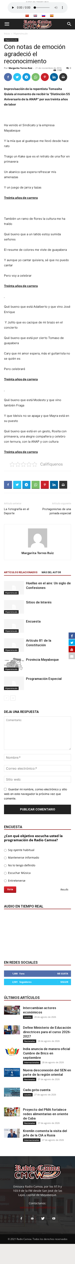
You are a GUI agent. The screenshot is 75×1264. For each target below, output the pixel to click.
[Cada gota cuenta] (12, 1092)
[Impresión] (63, 77)
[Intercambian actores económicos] (12, 1010)
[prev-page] (6, 698)
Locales (27, 1017)
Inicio (7, 33)
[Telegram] (26, 77)
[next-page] (12, 698)
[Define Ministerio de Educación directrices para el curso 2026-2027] (12, 1029)
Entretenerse (16, 880)
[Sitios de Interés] (14, 607)
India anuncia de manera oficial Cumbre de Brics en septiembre (46, 1053)
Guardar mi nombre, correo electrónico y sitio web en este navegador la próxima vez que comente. (35, 794)
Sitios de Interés (39, 602)
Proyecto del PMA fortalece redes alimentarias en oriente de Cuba (45, 1114)
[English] (35, 15)
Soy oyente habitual (20, 850)
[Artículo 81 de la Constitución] (14, 645)
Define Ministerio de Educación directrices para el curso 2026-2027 (47, 1032)
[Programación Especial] (14, 683)
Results (64, 889)
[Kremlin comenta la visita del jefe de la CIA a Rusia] (12, 1133)
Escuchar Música (19, 873)
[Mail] (32, 1219)
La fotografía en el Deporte (16, 511)
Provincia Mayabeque (42, 660)
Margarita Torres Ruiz (20, 67)
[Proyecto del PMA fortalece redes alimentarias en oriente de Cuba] (12, 1111)
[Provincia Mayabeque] (14, 664)
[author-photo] (37, 547)
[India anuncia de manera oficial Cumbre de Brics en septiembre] (12, 1051)
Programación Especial (44, 679)
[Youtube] (54, 1219)
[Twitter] (17, 77)
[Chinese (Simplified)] (27, 15)
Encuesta (33, 621)
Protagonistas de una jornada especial (56, 511)
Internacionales (31, 1062)
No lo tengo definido (21, 865)
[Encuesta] (14, 626)
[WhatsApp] (36, 77)
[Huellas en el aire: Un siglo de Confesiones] (14, 588)
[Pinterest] (45, 77)
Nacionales (29, 1041)
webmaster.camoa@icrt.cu (37, 1207)
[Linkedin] (54, 77)
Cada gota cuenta (36, 1090)
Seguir (64, 981)
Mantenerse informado (23, 857)
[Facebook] (8, 77)
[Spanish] (51, 15)
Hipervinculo (21, 33)
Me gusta (62, 973)
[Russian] (43, 15)
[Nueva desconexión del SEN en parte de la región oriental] (12, 1072)
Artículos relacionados (20, 572)
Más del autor (51, 572)
